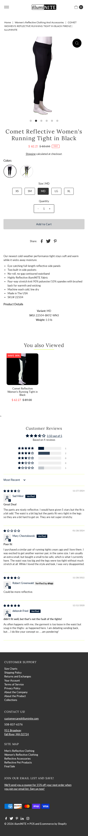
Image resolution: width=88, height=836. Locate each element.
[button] (10, 171)
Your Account (12, 680)
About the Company (16, 692)
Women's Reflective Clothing (21, 754)
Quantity (44, 201)
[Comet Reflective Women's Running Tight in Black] (22, 369)
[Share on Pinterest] (55, 241)
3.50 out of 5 (54, 436)
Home (7, 22)
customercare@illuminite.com (21, 718)
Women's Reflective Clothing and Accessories (39, 22)
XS (17, 191)
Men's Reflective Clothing (19, 750)
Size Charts (10, 668)
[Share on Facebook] (42, 241)
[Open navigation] (6, 7)
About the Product (15, 696)
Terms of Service (14, 684)
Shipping (31, 154)
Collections (10, 700)
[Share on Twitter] (48, 241)
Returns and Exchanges (17, 676)
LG (56, 191)
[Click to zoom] (76, 43)
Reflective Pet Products (18, 762)
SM (30, 191)
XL (68, 191)
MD (43, 191)
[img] (11, 490)
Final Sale (9, 766)
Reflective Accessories (17, 758)
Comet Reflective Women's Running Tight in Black (22, 391)
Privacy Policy (12, 688)
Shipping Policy (13, 672)
